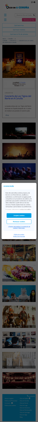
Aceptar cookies (19, 215)
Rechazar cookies (19, 221)
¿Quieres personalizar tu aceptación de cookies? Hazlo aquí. (19, 227)
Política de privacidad (19, 236)
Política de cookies (19, 234)
